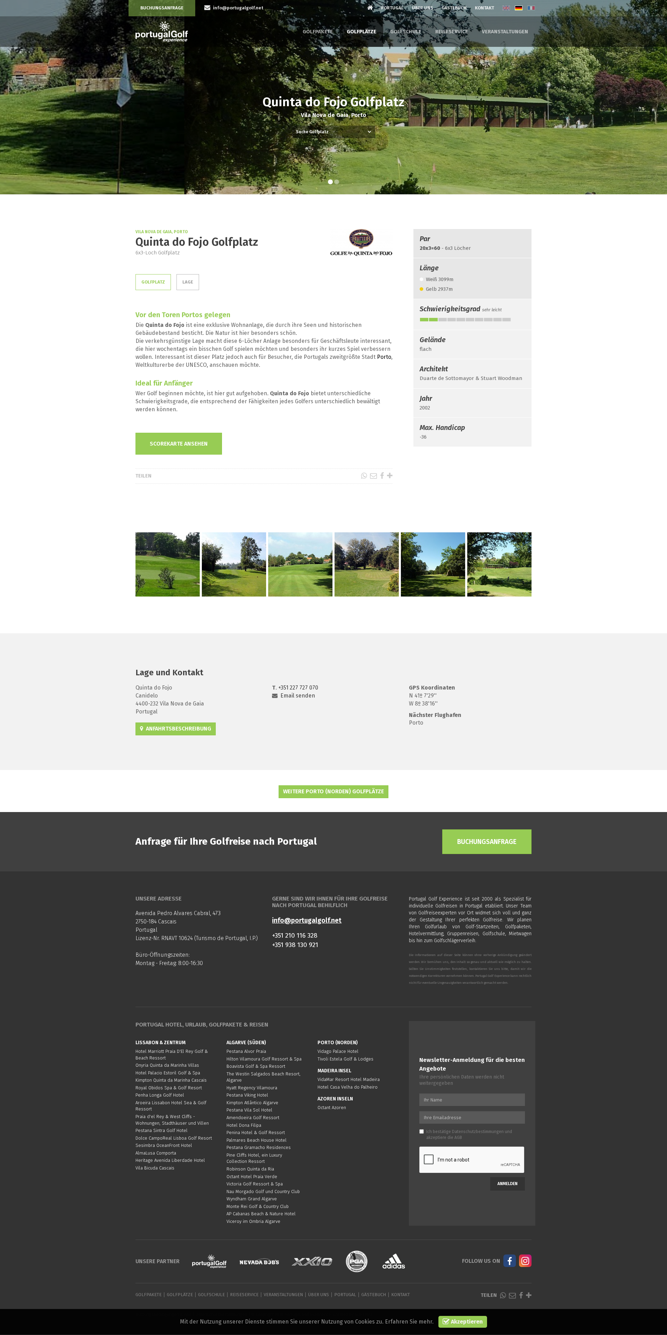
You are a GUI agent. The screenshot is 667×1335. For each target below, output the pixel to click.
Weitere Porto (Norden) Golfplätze (333, 791)
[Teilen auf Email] (373, 476)
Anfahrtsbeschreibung (177, 728)
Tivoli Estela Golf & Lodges (345, 1059)
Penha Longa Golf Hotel (159, 1095)
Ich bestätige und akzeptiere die (469, 1134)
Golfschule (405, 31)
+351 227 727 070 (298, 687)
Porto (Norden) (338, 1043)
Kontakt (484, 7)
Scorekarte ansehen (179, 443)
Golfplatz (153, 282)
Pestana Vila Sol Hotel (249, 1110)
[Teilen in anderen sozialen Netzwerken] (390, 476)
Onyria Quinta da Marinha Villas (167, 1065)
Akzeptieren (466, 1321)
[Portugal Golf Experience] (161, 31)
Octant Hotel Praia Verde (252, 1176)
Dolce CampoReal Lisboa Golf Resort (173, 1138)
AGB (458, 1137)
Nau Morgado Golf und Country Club (263, 1191)
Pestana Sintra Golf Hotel (161, 1130)
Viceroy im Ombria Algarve (253, 1221)
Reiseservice (451, 31)
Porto (384, 357)
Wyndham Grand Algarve (252, 1198)
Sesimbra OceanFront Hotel (163, 1145)
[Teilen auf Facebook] (382, 476)
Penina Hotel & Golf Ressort (256, 1132)
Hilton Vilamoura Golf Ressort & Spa (264, 1059)
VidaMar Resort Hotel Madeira (349, 1079)
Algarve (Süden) (246, 1043)
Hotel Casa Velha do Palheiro (348, 1087)
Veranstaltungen (505, 31)
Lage (187, 282)
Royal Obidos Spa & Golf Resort (168, 1087)
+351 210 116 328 (295, 935)
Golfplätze (361, 31)
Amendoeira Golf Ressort (253, 1117)
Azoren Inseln (335, 1099)
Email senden (297, 695)
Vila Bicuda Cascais (154, 1168)
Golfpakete (318, 31)
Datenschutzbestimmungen (478, 1131)
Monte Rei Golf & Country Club (258, 1206)
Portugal (392, 7)
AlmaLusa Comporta (155, 1153)
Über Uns (422, 7)
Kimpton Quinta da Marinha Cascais (171, 1080)
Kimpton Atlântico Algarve (252, 1102)
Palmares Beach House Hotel (257, 1140)
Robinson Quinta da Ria (250, 1169)
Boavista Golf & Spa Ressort (256, 1066)
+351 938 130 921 (295, 945)
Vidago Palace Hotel (338, 1051)
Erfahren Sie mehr (408, 1321)
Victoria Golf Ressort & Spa (255, 1183)
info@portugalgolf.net (306, 920)
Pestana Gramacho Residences (259, 1147)
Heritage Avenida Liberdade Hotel (170, 1160)
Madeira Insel (334, 1071)
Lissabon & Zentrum (160, 1043)
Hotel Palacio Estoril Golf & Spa (167, 1072)
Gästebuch (454, 7)
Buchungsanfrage (161, 7)
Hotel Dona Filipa (244, 1125)
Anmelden (507, 1183)
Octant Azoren (332, 1107)
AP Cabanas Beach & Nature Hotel (261, 1213)
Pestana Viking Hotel (247, 1095)
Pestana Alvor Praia (246, 1051)
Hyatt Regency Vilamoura (252, 1087)
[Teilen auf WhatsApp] (364, 476)
